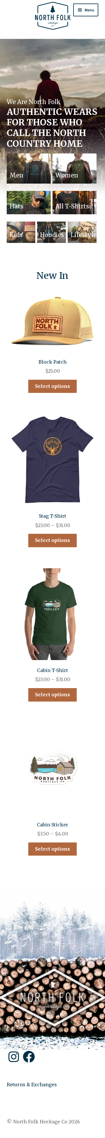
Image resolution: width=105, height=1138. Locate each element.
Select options (52, 386)
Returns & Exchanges (32, 1084)
